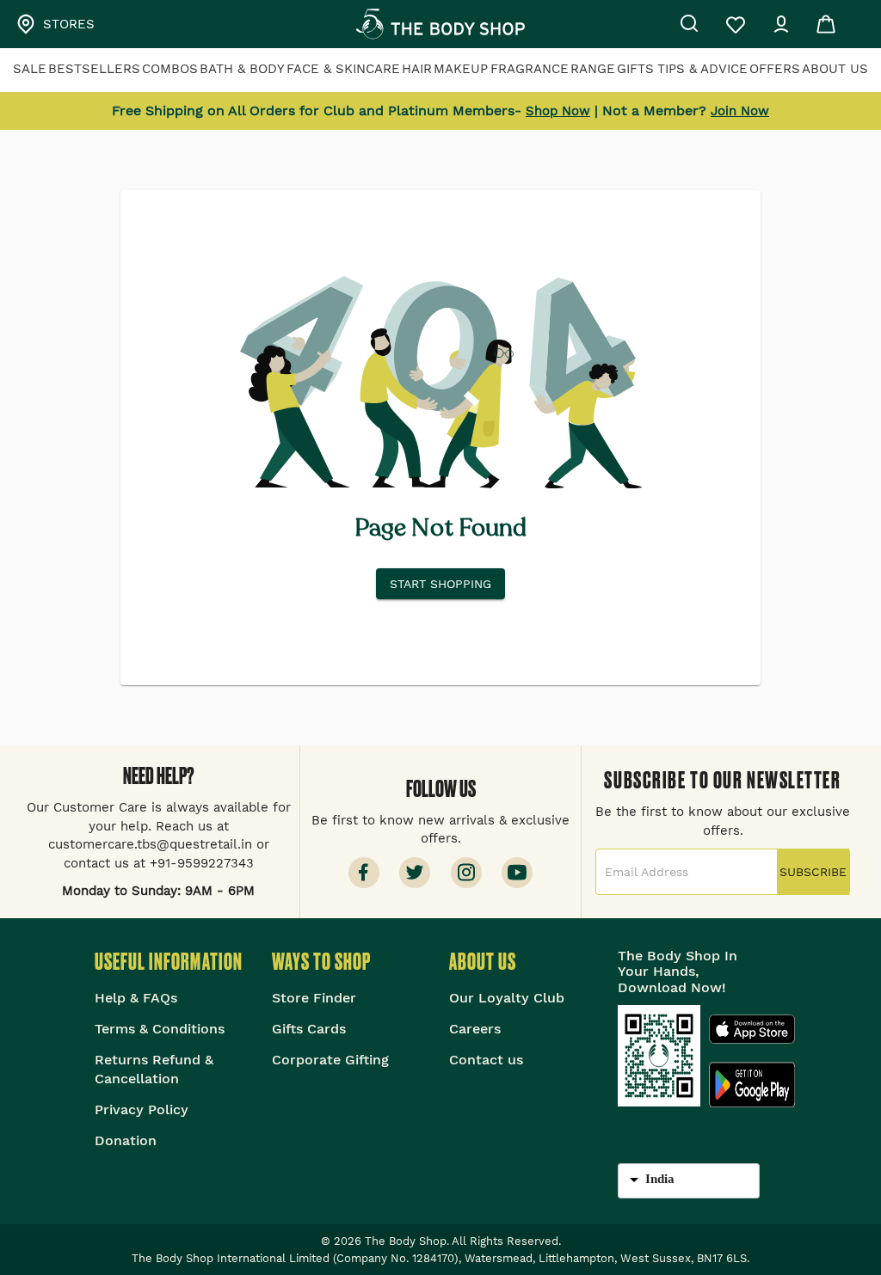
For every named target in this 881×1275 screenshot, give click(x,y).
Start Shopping (440, 584)
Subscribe (813, 872)
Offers (774, 69)
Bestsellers (94, 69)
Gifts (635, 69)
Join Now (740, 111)
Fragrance (529, 69)
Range (592, 69)
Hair (417, 69)
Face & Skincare (343, 69)
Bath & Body (242, 69)
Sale (29, 69)
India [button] (660, 1179)
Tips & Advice (702, 69)
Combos (170, 69)
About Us (835, 69)
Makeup (461, 69)
